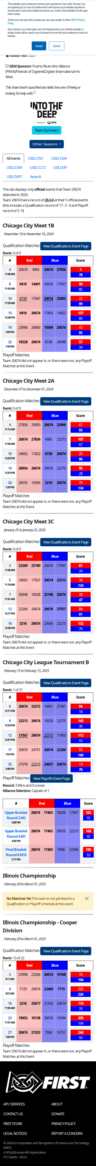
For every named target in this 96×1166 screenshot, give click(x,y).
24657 (48, 764)
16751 (61, 1032)
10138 (35, 1017)
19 (10, 327)
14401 (35, 284)
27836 (61, 269)
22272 (35, 706)
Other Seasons (45, 144)
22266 (23, 608)
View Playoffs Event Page (51, 778)
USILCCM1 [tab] (36, 158)
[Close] (87, 898)
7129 (23, 988)
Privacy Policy (63, 1123)
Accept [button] (38, 46)
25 (10, 764)
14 (10, 468)
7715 (61, 988)
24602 (23, 453)
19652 (23, 1017)
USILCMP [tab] (60, 167)
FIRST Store (12, 1123)
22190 (35, 565)
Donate (57, 1113)
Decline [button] (57, 46)
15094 (48, 327)
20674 (48, 269)
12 (10, 608)
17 (10, 749)
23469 (48, 988)
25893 (61, 298)
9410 (23, 284)
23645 (48, 623)
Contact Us (13, 1113)
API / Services (14, 1104)
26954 (23, 468)
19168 (61, 974)
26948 (61, 341)
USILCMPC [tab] (14, 176)
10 (10, 298)
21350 (48, 1003)
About (56, 1104)
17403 (48, 312)
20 (10, 482)
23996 (23, 327)
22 (10, 341)
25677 (35, 1003)
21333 (35, 1032)
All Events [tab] (13, 158)
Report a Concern (66, 1133)
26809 (35, 327)
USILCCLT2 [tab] (38, 167)
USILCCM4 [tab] (59, 158)
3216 (48, 482)
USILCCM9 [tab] (14, 167)
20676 (23, 269)
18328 (23, 341)
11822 (35, 453)
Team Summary (46, 130)
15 (10, 312)
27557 (61, 608)
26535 (23, 482)
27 (10, 1032)
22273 (61, 439)
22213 (61, 580)
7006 (61, 849)
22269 (23, 565)
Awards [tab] (35, 176)
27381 (61, 706)
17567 (61, 284)
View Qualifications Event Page (65, 246)
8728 (23, 298)
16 (10, 623)
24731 (35, 749)
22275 (61, 468)
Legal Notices (15, 1133)
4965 (35, 269)
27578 (23, 764)
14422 (61, 312)
